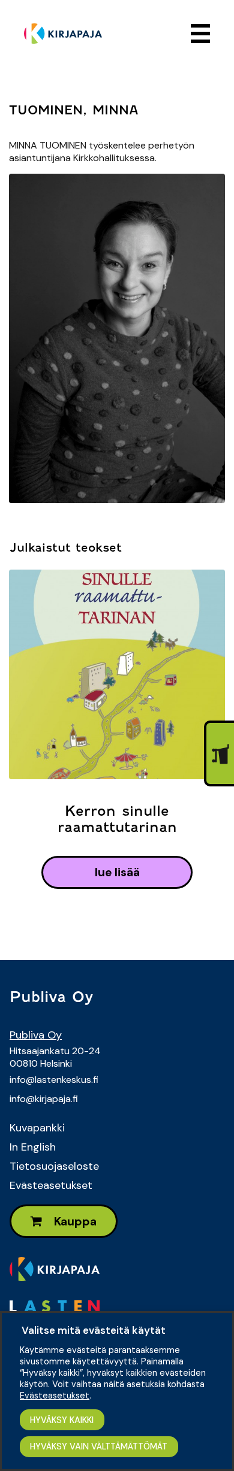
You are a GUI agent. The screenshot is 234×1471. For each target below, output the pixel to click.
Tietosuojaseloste (54, 1166)
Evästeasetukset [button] (54, 1395)
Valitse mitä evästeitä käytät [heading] (94, 1330)
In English (33, 1147)
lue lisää (117, 872)
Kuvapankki (37, 1128)
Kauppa (74, 1221)
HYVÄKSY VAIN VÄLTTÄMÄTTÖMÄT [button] (98, 1446)
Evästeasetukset (51, 1185)
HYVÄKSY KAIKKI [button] (62, 1420)
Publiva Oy (36, 1035)
